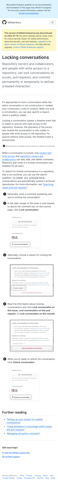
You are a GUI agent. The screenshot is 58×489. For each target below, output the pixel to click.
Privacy (29, 476)
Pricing (19, 478)
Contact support (12, 457)
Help (51, 476)
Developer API (29, 478)
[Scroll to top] (52, 483)
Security (37, 476)
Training (40, 478)
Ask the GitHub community (17, 453)
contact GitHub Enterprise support (28, 47)
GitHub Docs (14, 22)
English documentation (29, 13)
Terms (22, 476)
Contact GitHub (9, 478)
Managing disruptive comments (23, 433)
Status (45, 476)
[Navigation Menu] (52, 22)
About (53, 478)
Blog (47, 478)
